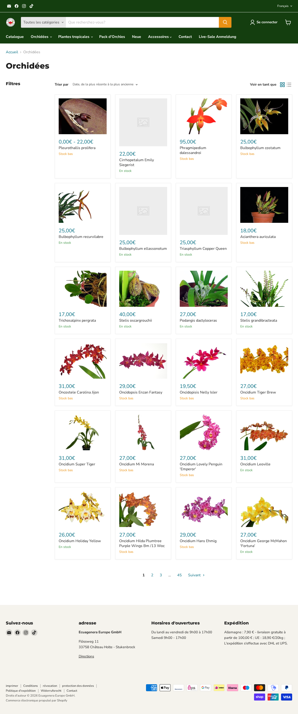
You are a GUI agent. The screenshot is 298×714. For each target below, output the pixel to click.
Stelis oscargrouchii (135, 320)
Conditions (30, 686)
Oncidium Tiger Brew (258, 392)
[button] (264, 22)
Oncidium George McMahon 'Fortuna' (263, 543)
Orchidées (40, 36)
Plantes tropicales (74, 36)
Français (282, 6)
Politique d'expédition (21, 691)
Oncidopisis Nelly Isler (198, 392)
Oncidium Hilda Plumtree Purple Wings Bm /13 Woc (142, 543)
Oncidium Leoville (255, 464)
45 (179, 575)
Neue (136, 36)
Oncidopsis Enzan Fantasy (140, 392)
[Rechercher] (225, 22)
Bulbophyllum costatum (260, 147)
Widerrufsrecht (51, 691)
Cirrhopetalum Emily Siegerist (136, 162)
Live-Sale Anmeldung (217, 36)
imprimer (12, 686)
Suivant (195, 575)
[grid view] (282, 84)
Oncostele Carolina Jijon (79, 392)
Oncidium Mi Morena (136, 464)
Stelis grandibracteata (258, 320)
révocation (50, 686)
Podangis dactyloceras (198, 320)
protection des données (78, 686)
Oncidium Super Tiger (77, 464)
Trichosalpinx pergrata (77, 320)
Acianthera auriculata (258, 236)
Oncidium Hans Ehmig (198, 541)
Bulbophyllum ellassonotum (143, 248)
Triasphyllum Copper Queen (203, 248)
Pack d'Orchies (112, 36)
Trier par (61, 85)
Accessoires (159, 36)
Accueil (12, 52)
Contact (185, 36)
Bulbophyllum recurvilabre (81, 236)
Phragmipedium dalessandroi (193, 150)
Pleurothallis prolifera (77, 147)
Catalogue (15, 36)
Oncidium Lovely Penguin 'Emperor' (201, 467)
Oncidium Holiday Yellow (80, 541)
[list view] (289, 84)
